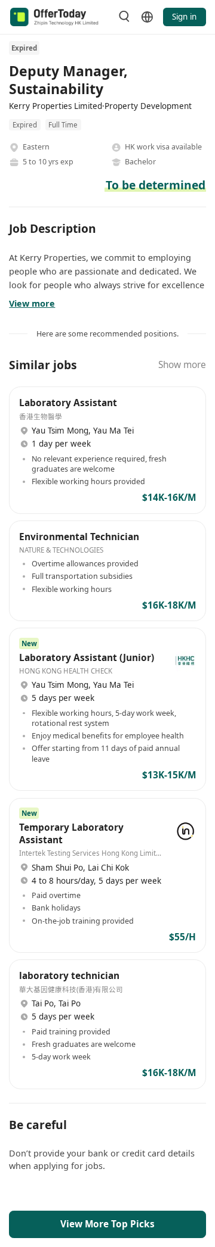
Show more (182, 364)
